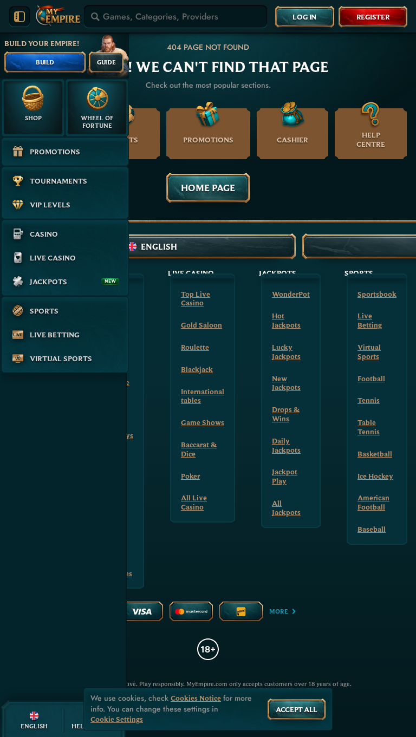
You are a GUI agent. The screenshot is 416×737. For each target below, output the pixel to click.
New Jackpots (286, 383)
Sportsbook (377, 294)
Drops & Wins (286, 414)
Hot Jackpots (286, 320)
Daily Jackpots (286, 445)
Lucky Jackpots (286, 351)
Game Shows (202, 422)
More (278, 611)
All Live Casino (194, 502)
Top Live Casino (195, 298)
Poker (190, 476)
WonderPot (291, 294)
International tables (202, 396)
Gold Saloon (201, 325)
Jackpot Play (284, 476)
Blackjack (197, 369)
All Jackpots (286, 507)
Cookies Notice (196, 698)
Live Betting (370, 320)
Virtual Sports (369, 351)
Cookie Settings (116, 719)
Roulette (195, 347)
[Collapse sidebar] (19, 17)
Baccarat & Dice (199, 449)
